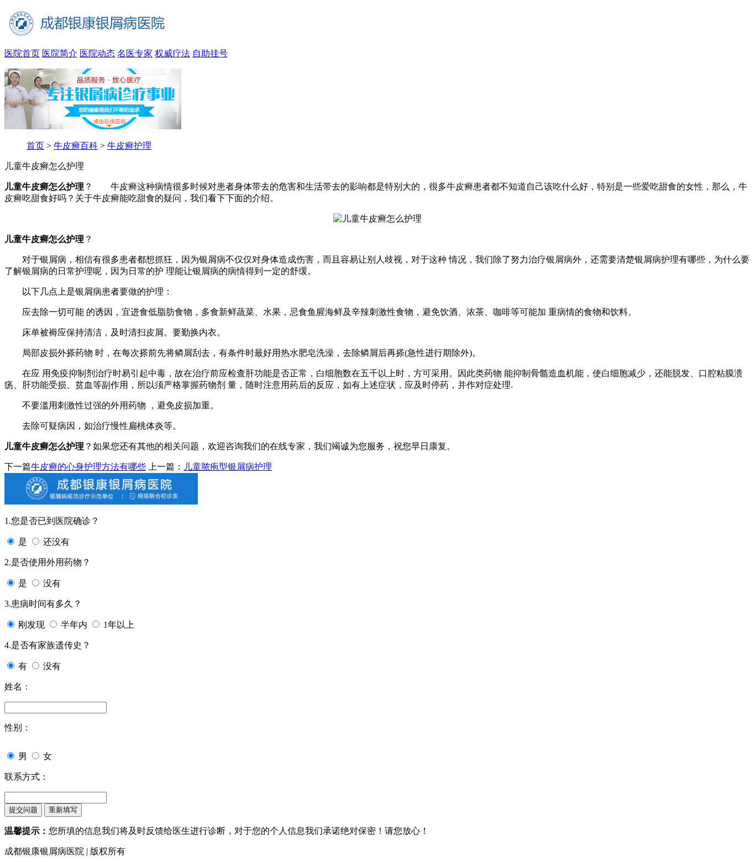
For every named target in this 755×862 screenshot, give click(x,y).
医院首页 (22, 53)
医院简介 (59, 53)
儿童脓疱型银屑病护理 (227, 466)
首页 (35, 145)
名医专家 (135, 53)
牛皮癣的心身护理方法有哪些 (88, 466)
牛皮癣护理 (129, 145)
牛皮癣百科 (76, 145)
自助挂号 (210, 53)
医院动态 (97, 53)
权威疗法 (172, 53)
